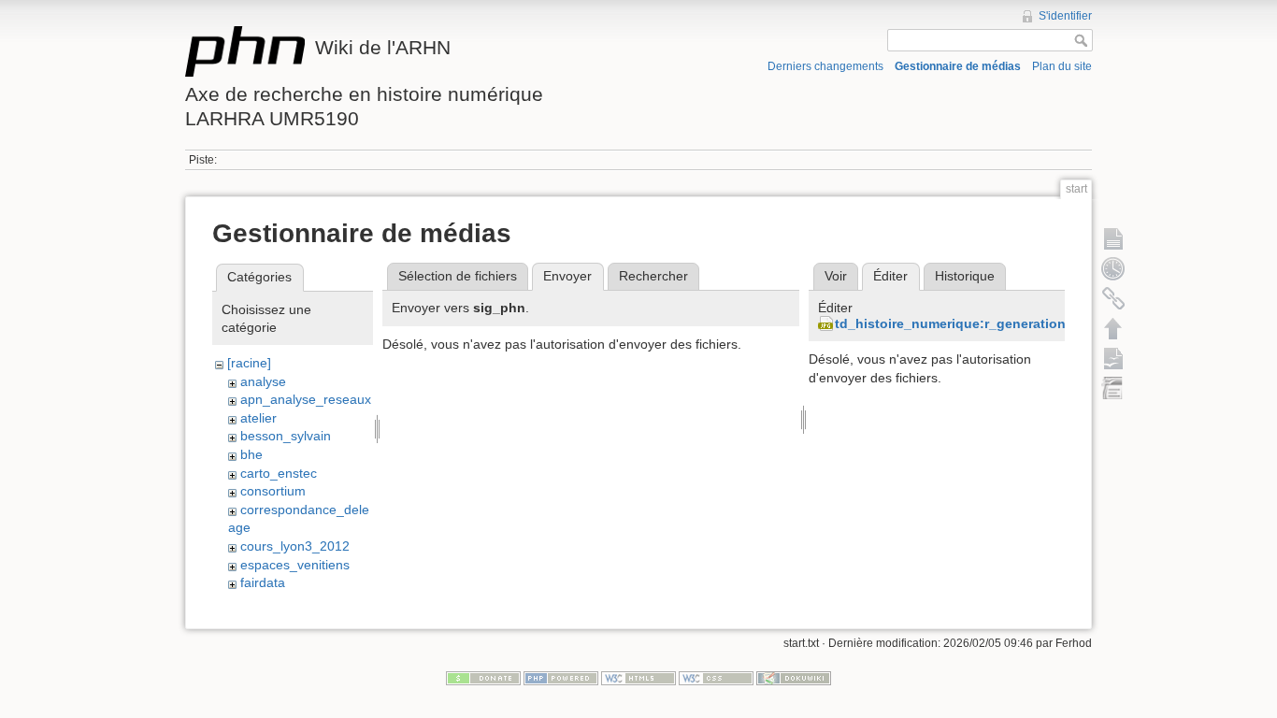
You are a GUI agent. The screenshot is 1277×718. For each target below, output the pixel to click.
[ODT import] (1113, 388)
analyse (263, 381)
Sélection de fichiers (457, 275)
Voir (836, 275)
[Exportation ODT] (1113, 358)
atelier (258, 417)
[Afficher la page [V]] (1113, 238)
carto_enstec (278, 473)
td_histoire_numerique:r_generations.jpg (966, 323)
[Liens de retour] (1113, 298)
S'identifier (1065, 15)
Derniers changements (825, 66)
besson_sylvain (285, 435)
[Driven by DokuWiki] (793, 677)
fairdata (262, 582)
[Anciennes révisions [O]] (1113, 268)
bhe (251, 454)
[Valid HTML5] (638, 677)
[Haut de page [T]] (1113, 328)
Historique (965, 275)
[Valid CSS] (716, 677)
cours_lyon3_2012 (295, 545)
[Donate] (483, 677)
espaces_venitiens (295, 564)
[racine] (249, 362)
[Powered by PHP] (561, 677)
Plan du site (1062, 66)
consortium (273, 490)
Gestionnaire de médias (958, 66)
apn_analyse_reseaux (305, 399)
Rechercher (653, 275)
